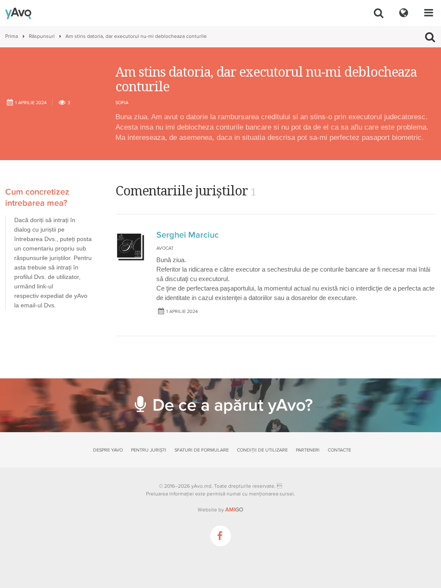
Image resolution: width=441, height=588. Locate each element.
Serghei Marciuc (187, 235)
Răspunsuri (42, 36)
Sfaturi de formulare (201, 450)
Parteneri (308, 450)
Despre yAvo (108, 450)
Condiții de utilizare (262, 450)
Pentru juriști (148, 450)
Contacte (339, 450)
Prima (11, 36)
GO (234, 509)
